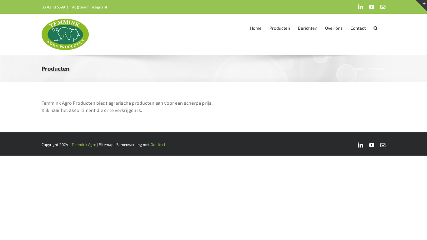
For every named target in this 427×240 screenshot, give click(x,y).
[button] (376, 27)
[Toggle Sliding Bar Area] (421, 5)
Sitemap (106, 144)
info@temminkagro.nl (88, 7)
